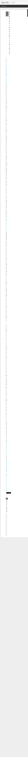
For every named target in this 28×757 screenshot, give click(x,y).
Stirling (6, 476)
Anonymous (6, 446)
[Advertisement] (15, 35)
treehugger (6, 485)
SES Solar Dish (6, 466)
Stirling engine (6, 224)
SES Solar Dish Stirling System (9, 32)
